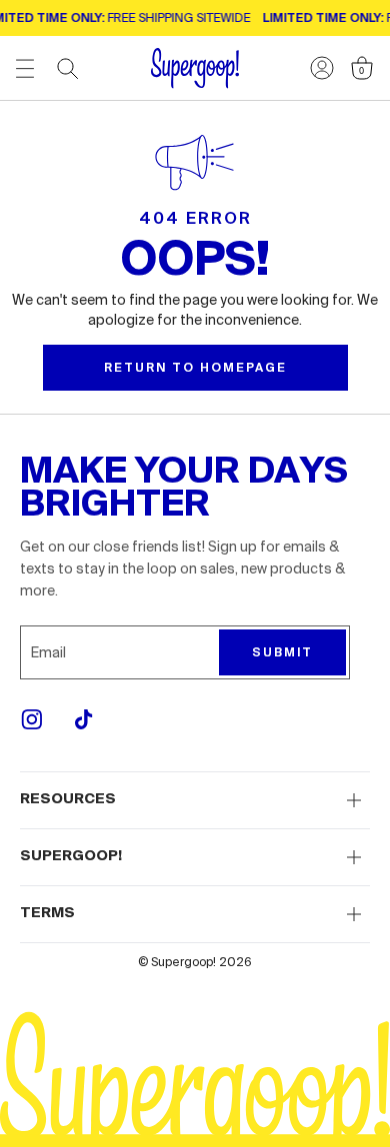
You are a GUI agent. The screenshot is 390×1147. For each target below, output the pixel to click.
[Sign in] (322, 68)
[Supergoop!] (195, 68)
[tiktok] (84, 719)
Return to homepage (195, 368)
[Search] (68, 69)
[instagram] (32, 719)
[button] (195, 800)
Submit (282, 652)
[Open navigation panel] (25, 68)
